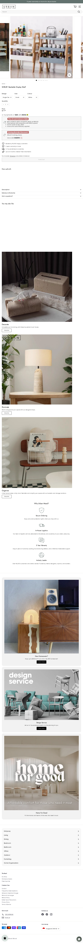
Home (3, 83)
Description (6, 189)
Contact (4, 888)
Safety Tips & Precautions (9, 900)
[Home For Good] (41, 773)
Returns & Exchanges (8, 895)
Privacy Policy (6, 902)
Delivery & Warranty (8, 193)
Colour (29, 94)
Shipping (12, 156)
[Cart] (75, 6)
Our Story (4, 877)
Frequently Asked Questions (9, 891)
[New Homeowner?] (41, 616)
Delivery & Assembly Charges (10, 893)
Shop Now (6, 330)
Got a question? (7, 196)
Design (4, 94)
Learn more (41, 662)
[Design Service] (41, 694)
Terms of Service (6, 904)
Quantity (5, 101)
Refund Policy (6, 897)
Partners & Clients (7, 879)
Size (16, 94)
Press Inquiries (6, 881)
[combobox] (41, 11)
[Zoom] (69, 75)
